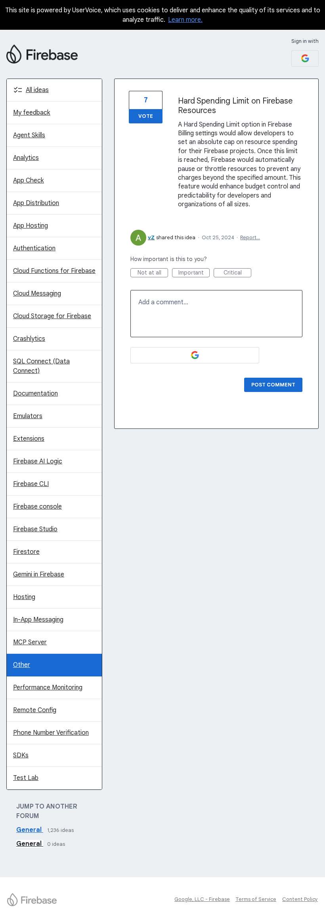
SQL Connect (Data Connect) (41, 366)
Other (21, 665)
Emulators (27, 416)
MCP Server (30, 642)
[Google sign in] (305, 58)
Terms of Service (255, 899)
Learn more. (185, 20)
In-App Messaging (38, 620)
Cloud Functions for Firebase (54, 271)
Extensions (28, 439)
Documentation (35, 394)
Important (194, 273)
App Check (28, 180)
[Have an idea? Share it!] (42, 53)
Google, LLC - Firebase (202, 899)
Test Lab (25, 778)
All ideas (37, 90)
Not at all (153, 273)
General (29, 830)
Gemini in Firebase (38, 574)
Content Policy (300, 899)
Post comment (273, 384)
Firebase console (37, 507)
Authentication (34, 248)
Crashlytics (29, 339)
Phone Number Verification (51, 733)
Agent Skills (29, 135)
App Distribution (36, 203)
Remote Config (34, 710)
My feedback (31, 113)
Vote (145, 116)
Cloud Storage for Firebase (52, 316)
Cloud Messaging (37, 294)
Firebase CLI (31, 484)
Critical (237, 273)
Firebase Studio (35, 529)
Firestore (26, 552)
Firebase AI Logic (37, 461)
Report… (250, 237)
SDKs (21, 755)
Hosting (24, 597)
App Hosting (30, 226)
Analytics (26, 158)
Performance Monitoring (47, 688)
